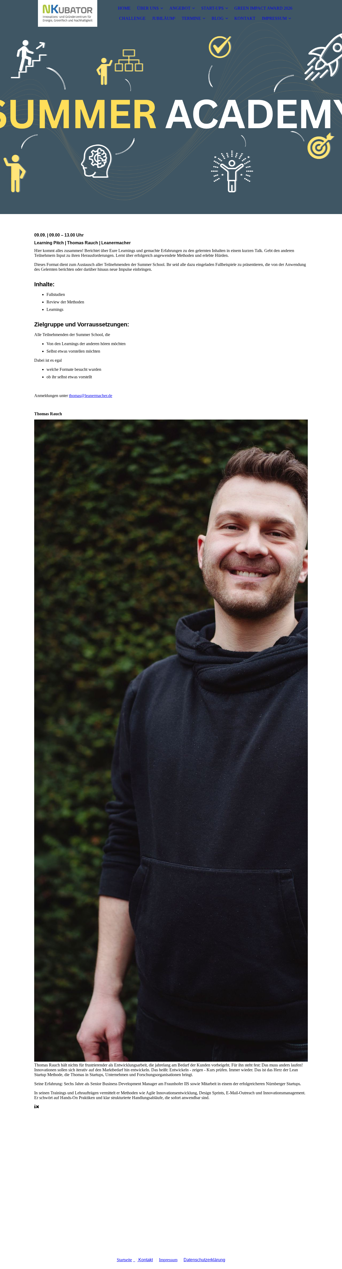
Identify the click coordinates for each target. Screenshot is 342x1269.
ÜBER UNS (148, 8)
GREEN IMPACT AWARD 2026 (263, 8)
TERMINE (191, 18)
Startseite (124, 1259)
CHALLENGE (132, 18)
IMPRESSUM (274, 18)
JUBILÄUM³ (163, 18)
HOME (124, 8)
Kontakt (145, 1259)
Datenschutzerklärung (204, 1259)
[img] (67, 13)
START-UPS (212, 8)
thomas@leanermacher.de (90, 395)
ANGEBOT (180, 8)
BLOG (218, 18)
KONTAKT (244, 18)
